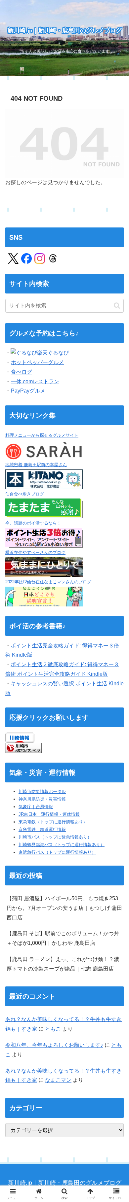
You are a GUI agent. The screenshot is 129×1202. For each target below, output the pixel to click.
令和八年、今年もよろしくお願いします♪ (54, 1045)
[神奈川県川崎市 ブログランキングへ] (23, 747)
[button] (117, 305)
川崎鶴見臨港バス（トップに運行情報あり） (62, 844)
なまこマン (58, 1080)
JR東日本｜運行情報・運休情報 (49, 814)
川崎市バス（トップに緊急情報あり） (55, 837)
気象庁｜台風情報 (36, 806)
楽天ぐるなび (53, 353)
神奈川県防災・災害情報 (42, 799)
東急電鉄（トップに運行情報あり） (53, 821)
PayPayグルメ (28, 391)
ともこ (53, 1029)
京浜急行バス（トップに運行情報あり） (57, 852)
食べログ (21, 372)
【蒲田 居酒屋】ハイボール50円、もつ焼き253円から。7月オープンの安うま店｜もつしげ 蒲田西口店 (64, 908)
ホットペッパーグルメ (37, 362)
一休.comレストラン (35, 381)
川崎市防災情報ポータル (42, 791)
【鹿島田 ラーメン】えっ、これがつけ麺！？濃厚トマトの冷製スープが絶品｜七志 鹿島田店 (63, 964)
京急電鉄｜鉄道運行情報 (42, 829)
